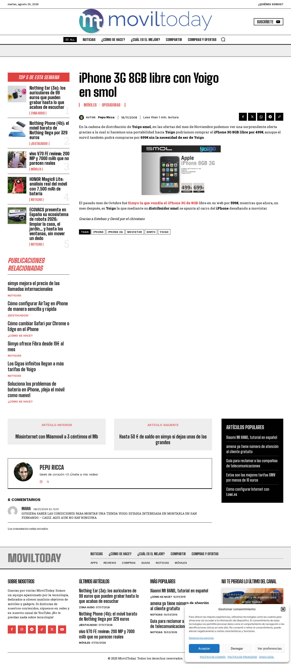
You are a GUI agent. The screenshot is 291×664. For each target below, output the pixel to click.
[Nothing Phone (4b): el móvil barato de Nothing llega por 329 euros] (17, 129)
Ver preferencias (270, 648)
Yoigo (164, 232)
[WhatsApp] (261, 117)
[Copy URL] (279, 117)
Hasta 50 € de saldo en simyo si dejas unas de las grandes (163, 439)
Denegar (237, 648)
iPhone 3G (115, 232)
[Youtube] (62, 629)
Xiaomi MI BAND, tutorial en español (251, 437)
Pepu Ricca (106, 117)
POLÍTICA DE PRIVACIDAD (242, 656)
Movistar (134, 232)
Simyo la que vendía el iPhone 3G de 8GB (163, 203)
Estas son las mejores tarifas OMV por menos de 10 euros (250, 477)
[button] (283, 609)
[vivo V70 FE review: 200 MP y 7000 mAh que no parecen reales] (17, 159)
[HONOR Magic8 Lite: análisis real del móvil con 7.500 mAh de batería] (17, 185)
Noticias (36, 199)
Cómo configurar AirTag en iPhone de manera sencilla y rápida (38, 306)
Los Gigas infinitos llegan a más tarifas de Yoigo (36, 366)
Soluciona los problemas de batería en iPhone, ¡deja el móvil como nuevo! (36, 389)
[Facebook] (243, 117)
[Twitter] (252, 117)
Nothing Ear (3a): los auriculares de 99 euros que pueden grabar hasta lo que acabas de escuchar (47, 97)
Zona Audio (38, 113)
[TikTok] (42, 629)
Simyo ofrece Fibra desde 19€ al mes (36, 346)
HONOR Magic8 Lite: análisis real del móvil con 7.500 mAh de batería (48, 186)
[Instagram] (41, 480)
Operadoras (111, 105)
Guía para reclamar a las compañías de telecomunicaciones (252, 463)
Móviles (36, 169)
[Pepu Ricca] (82, 117)
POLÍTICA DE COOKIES (213, 656)
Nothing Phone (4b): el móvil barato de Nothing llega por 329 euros (49, 130)
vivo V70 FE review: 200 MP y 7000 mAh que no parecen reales (49, 158)
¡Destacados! (39, 143)
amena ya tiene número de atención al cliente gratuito (252, 449)
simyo (151, 232)
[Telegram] (270, 117)
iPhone (98, 232)
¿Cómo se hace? (20, 335)
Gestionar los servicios (201, 637)
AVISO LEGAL (266, 656)
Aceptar (204, 648)
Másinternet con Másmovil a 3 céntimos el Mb (56, 436)
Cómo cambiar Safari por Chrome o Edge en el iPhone (38, 326)
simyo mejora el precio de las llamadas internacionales (34, 286)
